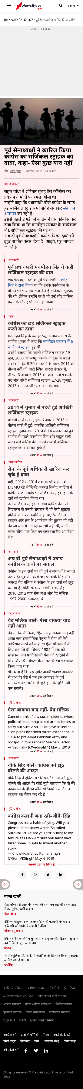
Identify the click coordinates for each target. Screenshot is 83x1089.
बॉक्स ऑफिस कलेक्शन (38, 1004)
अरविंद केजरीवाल (13, 988)
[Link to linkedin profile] (46, 1051)
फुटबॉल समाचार (12, 1012)
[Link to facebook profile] (26, 1051)
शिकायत (25, 1041)
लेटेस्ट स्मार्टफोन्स (35, 1012)
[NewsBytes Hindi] (29, 6)
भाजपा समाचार (12, 1004)
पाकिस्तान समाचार (59, 1012)
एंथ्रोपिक (9, 965)
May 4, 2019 (44, 858)
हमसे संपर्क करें (61, 1035)
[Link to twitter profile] (36, 1051)
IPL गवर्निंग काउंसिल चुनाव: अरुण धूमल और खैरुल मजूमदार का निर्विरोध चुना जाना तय (41, 941)
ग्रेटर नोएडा (10, 914)
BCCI (7, 948)
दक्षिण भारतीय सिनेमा (42, 1020)
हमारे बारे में (10, 1035)
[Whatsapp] (35, 875)
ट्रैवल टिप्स (69, 988)
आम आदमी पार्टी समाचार (52, 996)
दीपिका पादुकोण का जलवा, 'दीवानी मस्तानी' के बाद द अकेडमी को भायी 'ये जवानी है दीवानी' (37, 924)
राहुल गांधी (9, 1020)
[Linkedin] (60, 875)
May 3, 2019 (60, 747)
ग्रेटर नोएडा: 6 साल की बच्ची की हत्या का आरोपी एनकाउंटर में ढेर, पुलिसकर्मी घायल (40, 907)
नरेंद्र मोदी (54, 988)
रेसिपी (22, 1020)
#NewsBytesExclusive (18, 996)
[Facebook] (22, 875)
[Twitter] (48, 875)
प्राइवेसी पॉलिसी (30, 1035)
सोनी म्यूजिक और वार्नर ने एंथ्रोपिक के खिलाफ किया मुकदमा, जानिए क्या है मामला (41, 958)
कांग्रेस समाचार (36, 988)
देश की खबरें (26, 20)
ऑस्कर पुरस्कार (13, 931)
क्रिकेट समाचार (64, 1004)
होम (5, 20)
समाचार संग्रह (51, 1041)
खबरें (13, 20)
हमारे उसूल (9, 1041)
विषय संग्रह (70, 1041)
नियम (46, 1035)
